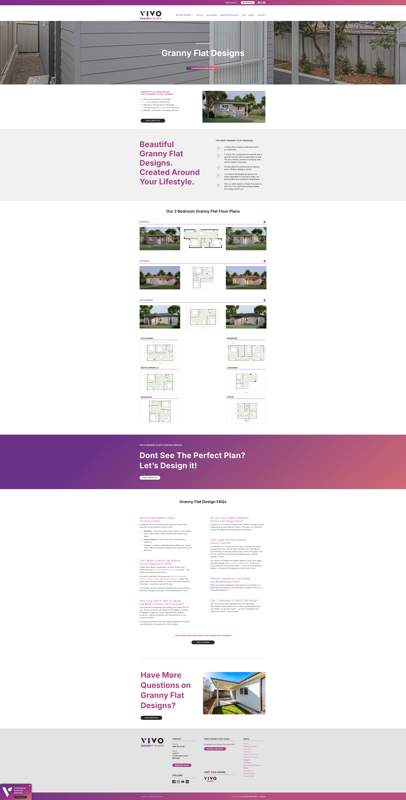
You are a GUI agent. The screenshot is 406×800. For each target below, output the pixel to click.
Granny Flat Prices (250, 754)
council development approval (165, 570)
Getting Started (183, 15)
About (251, 15)
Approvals (247, 749)
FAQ (243, 15)
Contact (261, 15)
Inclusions (212, 15)
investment (164, 107)
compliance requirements (239, 563)
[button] (30, 786)
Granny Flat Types (250, 757)
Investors (247, 752)
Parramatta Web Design (249, 796)
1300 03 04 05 (178, 746)
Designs (199, 15)
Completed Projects (229, 15)
